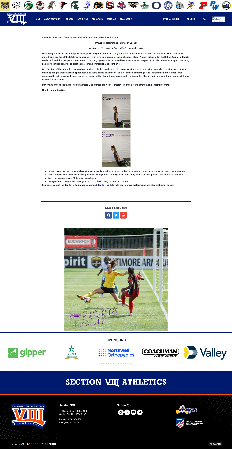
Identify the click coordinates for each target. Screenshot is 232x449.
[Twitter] (140, 412)
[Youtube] (133, 412)
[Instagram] (127, 412)
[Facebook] (121, 412)
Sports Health (104, 185)
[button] (204, 18)
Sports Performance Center (78, 185)
